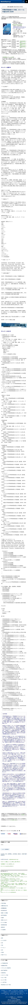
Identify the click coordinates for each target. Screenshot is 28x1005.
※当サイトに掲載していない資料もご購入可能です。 (11, 861)
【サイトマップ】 (19, 994)
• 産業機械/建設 (4, 908)
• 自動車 (2, 917)
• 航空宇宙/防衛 (4, 915)
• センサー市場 (3, 979)
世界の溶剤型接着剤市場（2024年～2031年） (9, 886)
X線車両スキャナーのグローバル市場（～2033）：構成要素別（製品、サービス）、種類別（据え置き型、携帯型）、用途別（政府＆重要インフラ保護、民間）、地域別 (14, 884)
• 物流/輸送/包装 (4, 924)
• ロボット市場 (3, 977)
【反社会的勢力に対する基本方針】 (17, 991)
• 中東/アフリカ (4, 954)
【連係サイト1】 (22, 993)
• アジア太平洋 (3, 940)
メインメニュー (26, 1)
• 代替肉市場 (3, 972)
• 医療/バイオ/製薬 (4, 912)
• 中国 (2, 945)
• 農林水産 (3, 927)
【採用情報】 (21, 990)
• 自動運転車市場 (4, 965)
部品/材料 (11, 6)
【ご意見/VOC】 (15, 990)
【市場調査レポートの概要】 (6, 990)
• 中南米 (2, 952)
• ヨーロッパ (3, 947)
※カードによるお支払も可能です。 (7, 866)
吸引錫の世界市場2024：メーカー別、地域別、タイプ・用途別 (12, 880)
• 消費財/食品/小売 (4, 905)
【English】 (12, 993)
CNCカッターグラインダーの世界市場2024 (8, 892)
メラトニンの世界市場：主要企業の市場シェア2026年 (10, 878)
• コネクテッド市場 (4, 975)
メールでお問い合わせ (13, 819)
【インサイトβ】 (13, 994)
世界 (8, 6)
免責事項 (23, 814)
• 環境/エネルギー (4, 920)
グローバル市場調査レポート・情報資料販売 (14, 997)
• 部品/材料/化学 (4, 910)
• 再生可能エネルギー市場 (6, 984)
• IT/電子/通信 (3, 903)
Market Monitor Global (18, 6)
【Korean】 (16, 993)
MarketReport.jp (6, 1)
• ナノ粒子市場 (3, 982)
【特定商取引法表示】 (5, 993)
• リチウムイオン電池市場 (6, 967)
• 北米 (2, 949)
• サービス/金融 (4, 922)
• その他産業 (3, 929)
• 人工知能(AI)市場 (4, 963)
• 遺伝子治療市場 (4, 970)
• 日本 (2, 942)
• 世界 (2, 938)
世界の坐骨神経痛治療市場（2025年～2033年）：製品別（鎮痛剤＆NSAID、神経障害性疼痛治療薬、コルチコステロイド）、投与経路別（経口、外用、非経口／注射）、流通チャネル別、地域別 (14, 874)
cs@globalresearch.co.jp (13, 859)
